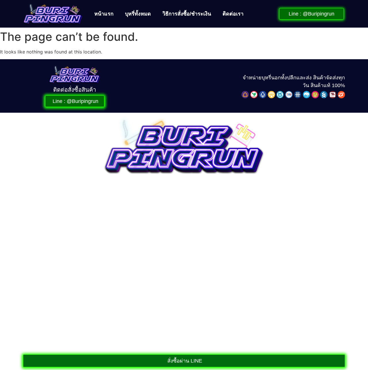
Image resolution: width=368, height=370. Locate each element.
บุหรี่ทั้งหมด (138, 14)
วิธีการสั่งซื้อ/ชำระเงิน (186, 14)
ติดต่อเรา (233, 14)
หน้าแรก (104, 14)
